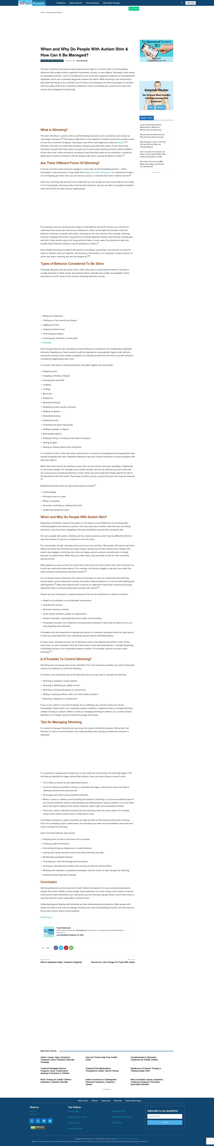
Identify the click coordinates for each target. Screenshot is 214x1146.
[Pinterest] (66, 948)
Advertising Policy (118, 1111)
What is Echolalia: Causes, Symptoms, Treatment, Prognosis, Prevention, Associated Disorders (147, 1082)
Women (160, 107)
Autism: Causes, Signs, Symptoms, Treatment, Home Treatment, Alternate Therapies (57, 1059)
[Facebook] (56, 948)
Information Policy (75, 1129)
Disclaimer (128, 1139)
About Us (32, 1111)
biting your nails (91, 172)
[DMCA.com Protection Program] (36, 1128)
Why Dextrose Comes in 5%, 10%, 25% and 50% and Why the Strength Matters (153, 144)
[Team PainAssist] (48, 932)
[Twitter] (61, 948)
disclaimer (62, 932)
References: (46, 917)
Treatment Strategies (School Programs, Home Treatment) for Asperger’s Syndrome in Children (55, 1070)
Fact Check (133, 9)
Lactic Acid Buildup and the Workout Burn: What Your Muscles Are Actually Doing (151, 127)
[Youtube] (50, 1120)
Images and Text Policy (77, 1117)
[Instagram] (37, 1120)
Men (151, 107)
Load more (155, 172)
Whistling (47, 343)
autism (121, 143)
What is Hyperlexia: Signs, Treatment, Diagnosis (61, 962)
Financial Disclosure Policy (121, 1117)
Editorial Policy (74, 1123)
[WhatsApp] (71, 948)
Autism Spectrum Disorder (54, 12)
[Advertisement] (88, 30)
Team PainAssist (81, 61)
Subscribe (165, 1122)
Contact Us (33, 1114)
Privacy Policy (73, 1111)
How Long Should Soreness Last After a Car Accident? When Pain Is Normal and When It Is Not (152, 154)
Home (42, 12)
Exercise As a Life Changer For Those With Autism (113, 962)
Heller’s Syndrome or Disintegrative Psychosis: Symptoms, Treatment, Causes (101, 1082)
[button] (182, 3)
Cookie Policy (116, 1123)
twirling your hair (107, 172)
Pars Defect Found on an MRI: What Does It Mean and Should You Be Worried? (152, 164)
